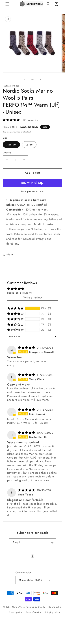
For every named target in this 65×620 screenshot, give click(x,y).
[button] (7, 4)
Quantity (7, 152)
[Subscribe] (52, 542)
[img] (27, 348)
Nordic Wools (18, 606)
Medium (11, 144)
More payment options (32, 191)
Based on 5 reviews (19, 293)
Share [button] (9, 254)
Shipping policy (52, 612)
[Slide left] (25, 79)
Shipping (7, 131)
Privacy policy (15, 612)
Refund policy (55, 606)
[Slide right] (40, 79)
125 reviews (30, 120)
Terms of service (33, 612)
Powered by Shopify (35, 606)
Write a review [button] (32, 298)
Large (29, 144)
